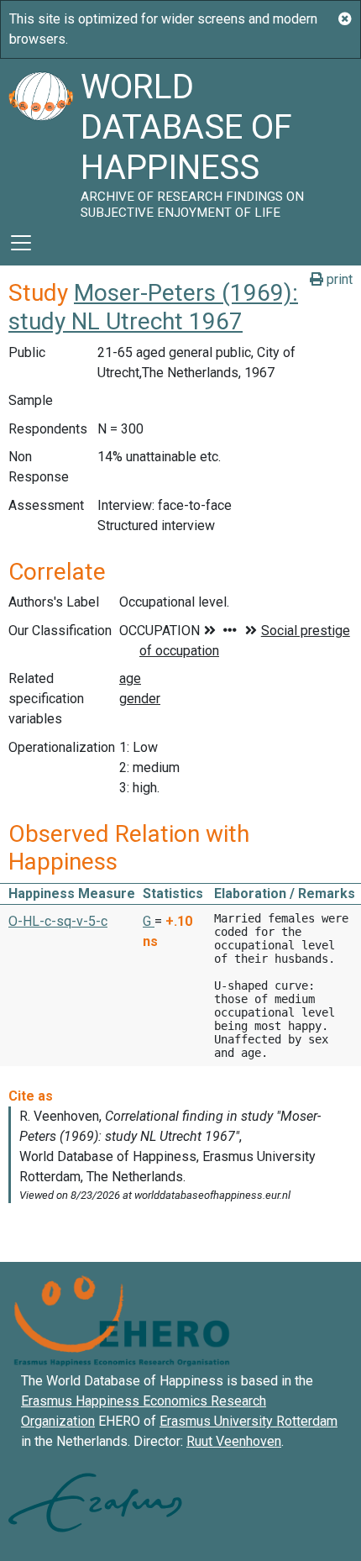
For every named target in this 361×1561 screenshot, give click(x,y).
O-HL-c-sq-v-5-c (57, 921)
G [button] (148, 921)
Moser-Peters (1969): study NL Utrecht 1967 (153, 307)
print (338, 279)
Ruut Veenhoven (233, 1441)
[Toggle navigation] (21, 243)
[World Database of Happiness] (40, 139)
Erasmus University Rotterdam (248, 1421)
